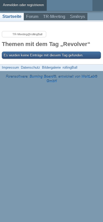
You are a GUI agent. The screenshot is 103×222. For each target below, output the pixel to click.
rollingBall (70, 67)
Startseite (11, 16)
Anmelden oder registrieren (23, 5)
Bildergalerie (51, 67)
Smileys (77, 16)
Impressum (10, 67)
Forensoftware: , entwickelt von (51, 79)
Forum (32, 16)
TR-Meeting (54, 16)
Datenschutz (30, 67)
